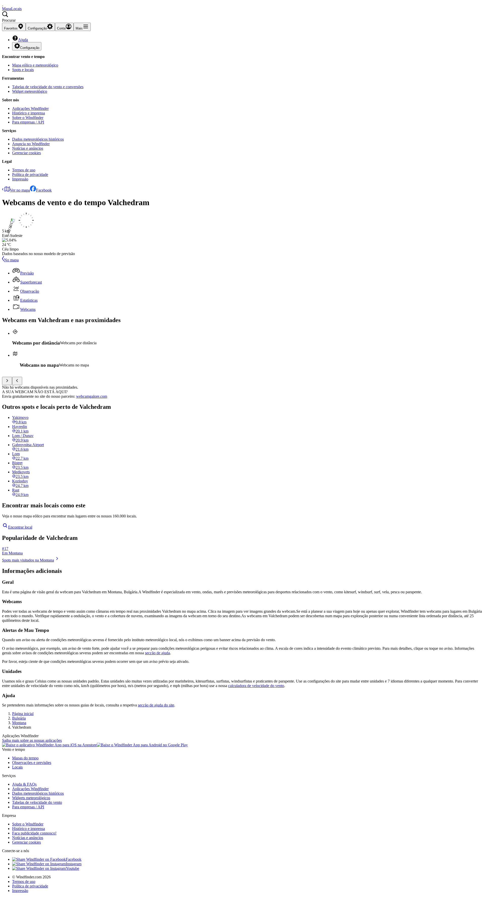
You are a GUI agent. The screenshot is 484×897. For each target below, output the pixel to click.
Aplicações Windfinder (30, 108)
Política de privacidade (30, 174)
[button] (242, 17)
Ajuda (23, 40)
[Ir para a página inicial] (2, 4)
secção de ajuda (157, 653)
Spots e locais (23, 70)
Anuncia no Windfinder (31, 144)
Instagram (73, 864)
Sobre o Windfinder (27, 117)
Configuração (29, 48)
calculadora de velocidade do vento (256, 686)
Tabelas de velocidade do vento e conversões (47, 87)
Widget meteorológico (29, 91)
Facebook (44, 190)
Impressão (20, 179)
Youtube (72, 868)
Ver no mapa (20, 190)
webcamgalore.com (91, 396)
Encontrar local (20, 527)
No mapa (11, 260)
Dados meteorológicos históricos (38, 139)
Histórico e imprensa (28, 113)
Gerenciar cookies (26, 153)
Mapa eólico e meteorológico (35, 65)
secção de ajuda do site (156, 705)
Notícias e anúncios (27, 148)
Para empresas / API (28, 122)
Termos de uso (23, 170)
